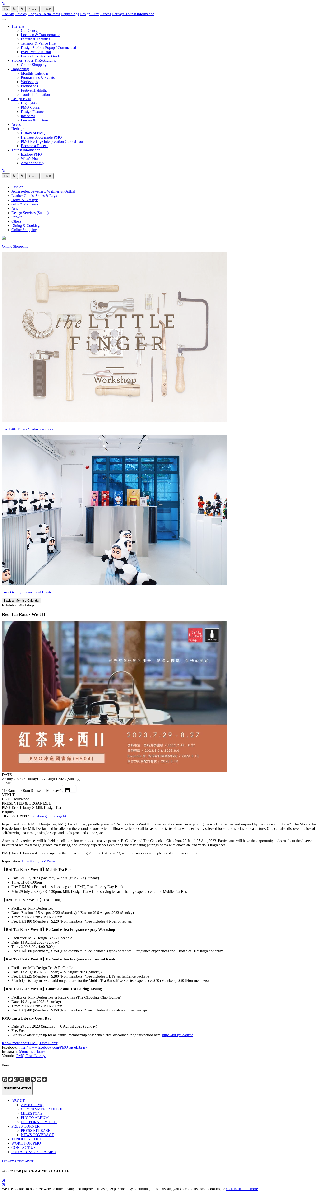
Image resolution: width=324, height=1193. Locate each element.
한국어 (33, 9)
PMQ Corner (31, 107)
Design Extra (89, 14)
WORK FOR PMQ (26, 1143)
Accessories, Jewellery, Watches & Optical (43, 191)
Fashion (17, 187)
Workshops (29, 82)
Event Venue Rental (36, 52)
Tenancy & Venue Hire (38, 43)
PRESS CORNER (25, 1126)
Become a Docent (34, 146)
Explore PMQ (31, 154)
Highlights (29, 103)
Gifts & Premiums (24, 204)
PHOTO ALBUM (35, 1118)
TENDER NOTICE (26, 1139)
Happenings (70, 14)
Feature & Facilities (35, 39)
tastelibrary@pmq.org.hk (48, 816)
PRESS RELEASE (35, 1130)
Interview (28, 116)
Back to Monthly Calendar (21, 600)
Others (16, 221)
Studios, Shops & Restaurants (37, 14)
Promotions (29, 86)
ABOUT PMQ (32, 1105)
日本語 (47, 9)
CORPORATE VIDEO (39, 1122)
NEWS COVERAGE (37, 1135)
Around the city (32, 163)
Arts (14, 208)
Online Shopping (33, 65)
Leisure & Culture (34, 120)
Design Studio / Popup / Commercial (48, 48)
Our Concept (30, 30)
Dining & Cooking (25, 226)
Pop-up (16, 217)
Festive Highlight (34, 90)
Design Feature (32, 112)
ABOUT (18, 1101)
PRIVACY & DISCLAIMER (33, 1152)
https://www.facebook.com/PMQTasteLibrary (53, 1047)
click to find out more (242, 1189)
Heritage (118, 14)
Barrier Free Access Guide (40, 56)
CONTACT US (23, 1148)
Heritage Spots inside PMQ (41, 137)
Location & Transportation (40, 35)
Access (105, 14)
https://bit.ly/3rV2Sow (38, 861)
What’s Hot (29, 159)
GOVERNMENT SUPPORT (43, 1109)
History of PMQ (33, 133)
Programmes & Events (38, 77)
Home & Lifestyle (24, 200)
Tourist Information (139, 14)
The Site (8, 14)
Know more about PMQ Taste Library (30, 1043)
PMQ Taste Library (31, 1056)
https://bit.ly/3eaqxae (177, 1035)
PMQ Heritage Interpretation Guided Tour (52, 142)
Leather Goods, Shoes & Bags (34, 196)
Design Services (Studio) (30, 213)
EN (6, 9)
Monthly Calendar (34, 73)
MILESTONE (32, 1113)
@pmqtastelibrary (32, 1051)
